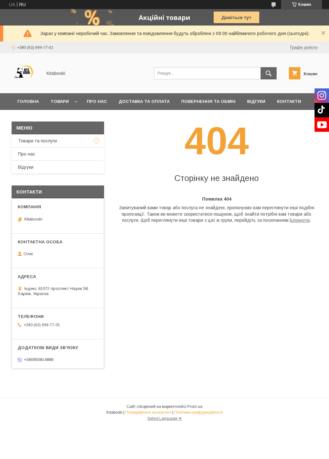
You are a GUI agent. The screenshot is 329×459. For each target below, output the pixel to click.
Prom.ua (194, 406)
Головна (28, 101)
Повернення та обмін (208, 101)
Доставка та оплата (144, 101)
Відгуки (256, 101)
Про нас (97, 101)
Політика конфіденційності (198, 412)
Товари (59, 101)
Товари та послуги (37, 140)
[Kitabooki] (25, 84)
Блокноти (300, 220)
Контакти (289, 101)
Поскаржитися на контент (148, 412)
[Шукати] (269, 73)
